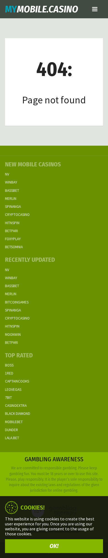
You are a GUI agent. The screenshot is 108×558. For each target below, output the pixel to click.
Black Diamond (17, 413)
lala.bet (12, 438)
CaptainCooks (17, 381)
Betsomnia (14, 247)
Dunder (11, 430)
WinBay (11, 182)
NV (7, 174)
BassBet (12, 190)
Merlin (10, 198)
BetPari (11, 231)
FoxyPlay (13, 239)
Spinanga (13, 206)
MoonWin (13, 334)
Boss (9, 365)
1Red (9, 373)
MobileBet (14, 422)
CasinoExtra (16, 405)
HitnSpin (12, 223)
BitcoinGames (17, 302)
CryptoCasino (17, 214)
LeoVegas (13, 389)
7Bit (8, 397)
